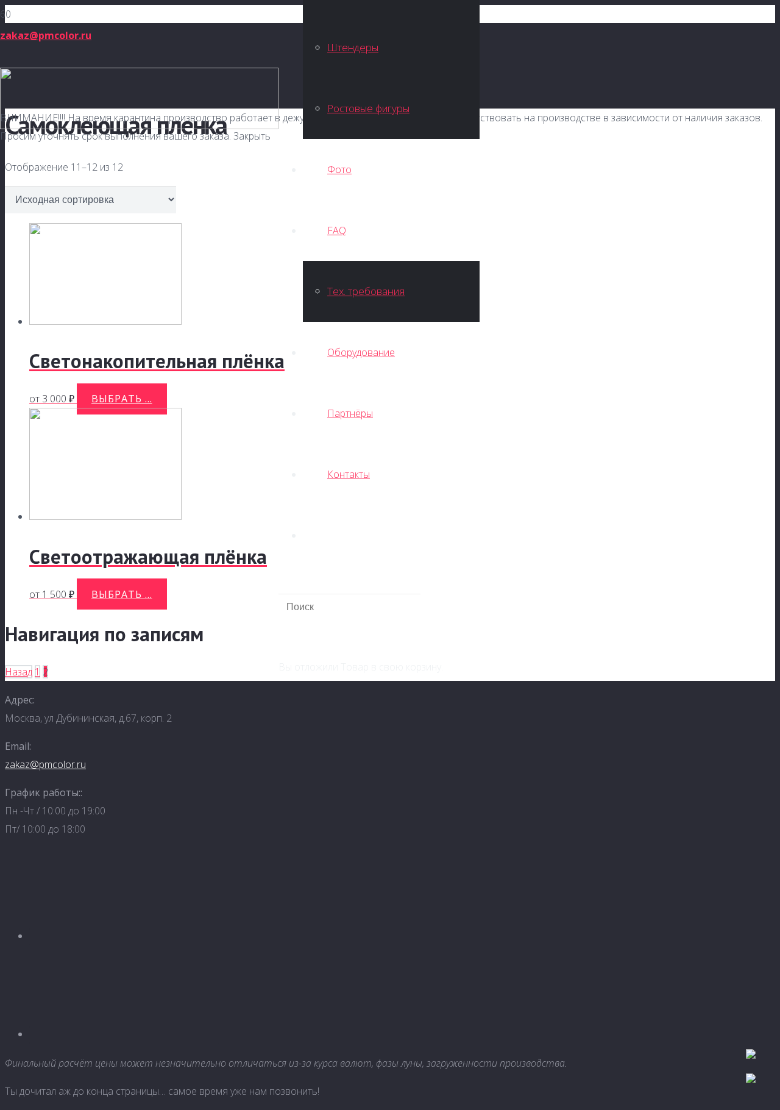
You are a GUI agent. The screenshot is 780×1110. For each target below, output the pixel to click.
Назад (18, 671)
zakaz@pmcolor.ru (45, 764)
